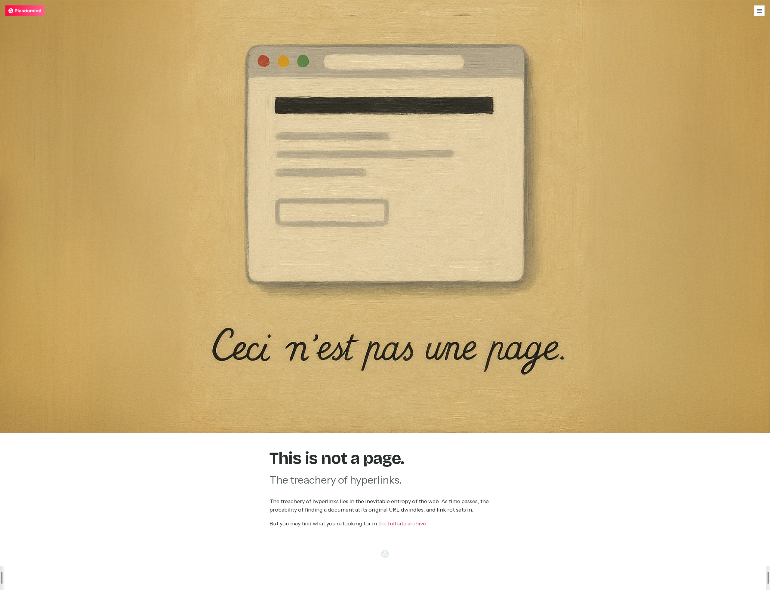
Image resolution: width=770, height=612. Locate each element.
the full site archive (402, 523)
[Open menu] (759, 10)
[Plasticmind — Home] (25, 10)
